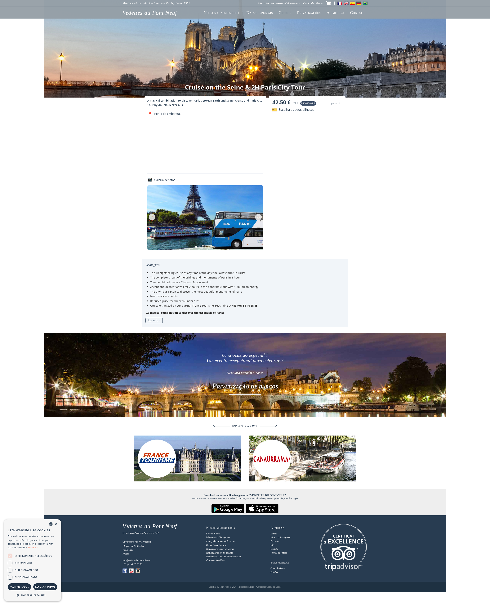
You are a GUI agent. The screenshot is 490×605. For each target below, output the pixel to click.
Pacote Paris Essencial (216, 545)
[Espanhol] (352, 3)
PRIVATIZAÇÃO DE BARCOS (245, 387)
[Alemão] (358, 3)
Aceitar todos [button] (19, 586)
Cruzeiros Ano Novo (215, 560)
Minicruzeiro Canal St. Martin (220, 549)
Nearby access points (164, 296)
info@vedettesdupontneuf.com (136, 560)
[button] (32, 595)
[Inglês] (346, 3)
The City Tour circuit (163, 291)
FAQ (272, 545)
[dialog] (32, 560)
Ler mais (33, 547)
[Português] (365, 3)
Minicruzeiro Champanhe (218, 537)
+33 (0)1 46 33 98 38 (132, 564)
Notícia (273, 533)
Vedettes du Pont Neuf (149, 13)
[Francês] (339, 3)
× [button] (56, 524)
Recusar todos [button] (45, 586)
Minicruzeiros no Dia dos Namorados (223, 556)
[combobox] (51, 524)
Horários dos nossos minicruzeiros (279, 3)
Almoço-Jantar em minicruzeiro (220, 541)
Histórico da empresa (280, 537)
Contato (274, 549)
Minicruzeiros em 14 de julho (219, 552)
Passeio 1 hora (213, 533)
